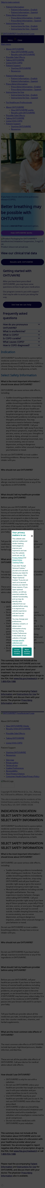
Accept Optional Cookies (17, 651)
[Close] (32, 536)
